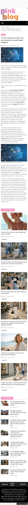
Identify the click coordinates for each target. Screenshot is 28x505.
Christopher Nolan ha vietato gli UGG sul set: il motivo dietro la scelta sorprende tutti (14, 262)
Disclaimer (23, 484)
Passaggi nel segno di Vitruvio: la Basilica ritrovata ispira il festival (18, 412)
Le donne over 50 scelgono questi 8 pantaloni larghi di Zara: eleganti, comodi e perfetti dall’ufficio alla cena (13, 323)
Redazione (5, 484)
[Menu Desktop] (2, 23)
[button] (26, 23)
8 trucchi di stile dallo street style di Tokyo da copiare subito (18, 471)
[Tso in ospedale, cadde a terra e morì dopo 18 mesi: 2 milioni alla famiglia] (4, 453)
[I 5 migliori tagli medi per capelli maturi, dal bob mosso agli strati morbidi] (4, 443)
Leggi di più (4, 239)
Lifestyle (3, 34)
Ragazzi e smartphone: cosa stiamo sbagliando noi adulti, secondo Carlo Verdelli (18, 462)
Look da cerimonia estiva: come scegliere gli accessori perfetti (18, 403)
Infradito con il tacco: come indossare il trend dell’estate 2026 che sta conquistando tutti (13, 383)
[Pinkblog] (9, 14)
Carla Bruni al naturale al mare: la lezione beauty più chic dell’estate (12, 353)
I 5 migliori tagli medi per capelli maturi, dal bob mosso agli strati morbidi (18, 444)
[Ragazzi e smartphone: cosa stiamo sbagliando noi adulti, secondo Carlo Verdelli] (4, 462)
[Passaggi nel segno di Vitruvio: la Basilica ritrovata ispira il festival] (4, 412)
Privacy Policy (12, 484)
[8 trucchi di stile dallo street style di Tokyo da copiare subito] (14, 281)
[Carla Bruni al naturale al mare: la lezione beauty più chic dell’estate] (14, 342)
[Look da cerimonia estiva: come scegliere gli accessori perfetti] (14, 221)
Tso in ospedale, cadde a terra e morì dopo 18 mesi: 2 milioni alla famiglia (18, 453)
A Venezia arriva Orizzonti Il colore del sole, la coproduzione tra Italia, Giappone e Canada (18, 433)
